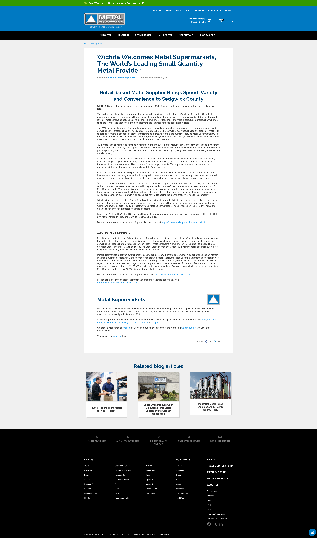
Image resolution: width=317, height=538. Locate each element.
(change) (201, 19)
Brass (178, 475)
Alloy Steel (180, 466)
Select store (198, 22)
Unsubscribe (164, 534)
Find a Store (212, 491)
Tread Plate (150, 493)
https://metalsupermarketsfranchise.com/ (118, 282)
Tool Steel (180, 498)
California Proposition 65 (217, 518)
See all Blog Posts (94, 43)
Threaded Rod (151, 489)
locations (117, 336)
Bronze (179, 479)
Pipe (117, 484)
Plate (117, 489)
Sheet (148, 475)
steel (203, 319)
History (210, 500)
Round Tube (150, 470)
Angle (86, 466)
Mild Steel (180, 489)
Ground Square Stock (123, 470)
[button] (231, 20)
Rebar (117, 493)
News (132, 77)
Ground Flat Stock (122, 466)
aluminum (108, 322)
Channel (87, 479)
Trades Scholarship (220, 466)
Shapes (88, 459)
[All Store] (209, 20)
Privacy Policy (113, 534)
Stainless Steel (182, 493)
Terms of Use (125, 534)
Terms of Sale (139, 534)
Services (210, 496)
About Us (213, 485)
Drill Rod (87, 489)
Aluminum (180, 470)
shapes (126, 327)
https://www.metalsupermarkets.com (172, 274)
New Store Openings (118, 77)
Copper (179, 484)
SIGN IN (228, 10)
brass (137, 322)
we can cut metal (189, 327)
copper (156, 322)
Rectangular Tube (122, 498)
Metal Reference (217, 478)
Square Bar (150, 479)
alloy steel (129, 322)
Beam (86, 475)
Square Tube (151, 484)
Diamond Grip (89, 484)
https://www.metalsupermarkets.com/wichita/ (184, 222)
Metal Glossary (217, 472)
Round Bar (150, 466)
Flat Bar (87, 498)
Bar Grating (88, 470)
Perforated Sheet (122, 479)
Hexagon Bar (120, 475)
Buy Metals (183, 459)
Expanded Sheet (91, 493)
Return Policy (152, 534)
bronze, (144, 322)
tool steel (118, 322)
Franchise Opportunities (216, 514)
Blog (209, 505)
